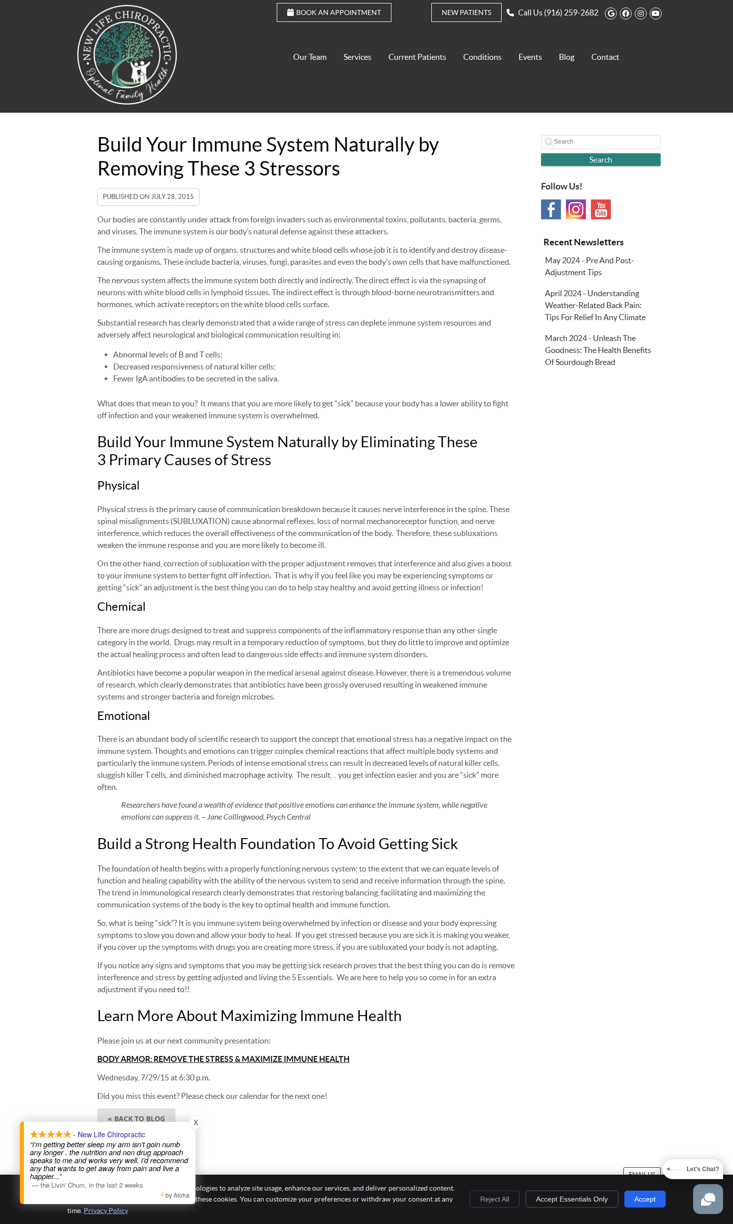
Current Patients (417, 56)
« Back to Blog (136, 1118)
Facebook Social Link (551, 209)
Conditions (482, 56)
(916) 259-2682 (571, 12)
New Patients (466, 12)
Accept (645, 1199)
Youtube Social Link (601, 209)
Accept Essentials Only (572, 1199)
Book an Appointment (338, 12)
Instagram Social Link (576, 209)
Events (530, 56)
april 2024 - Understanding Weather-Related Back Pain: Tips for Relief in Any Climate (595, 305)
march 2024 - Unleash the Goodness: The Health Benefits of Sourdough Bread (598, 350)
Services (357, 56)
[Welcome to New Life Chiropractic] (127, 101)
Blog (566, 56)
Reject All (494, 1199)
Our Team (310, 56)
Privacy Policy (106, 1211)
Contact (605, 56)
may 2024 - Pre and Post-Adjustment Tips (589, 266)
